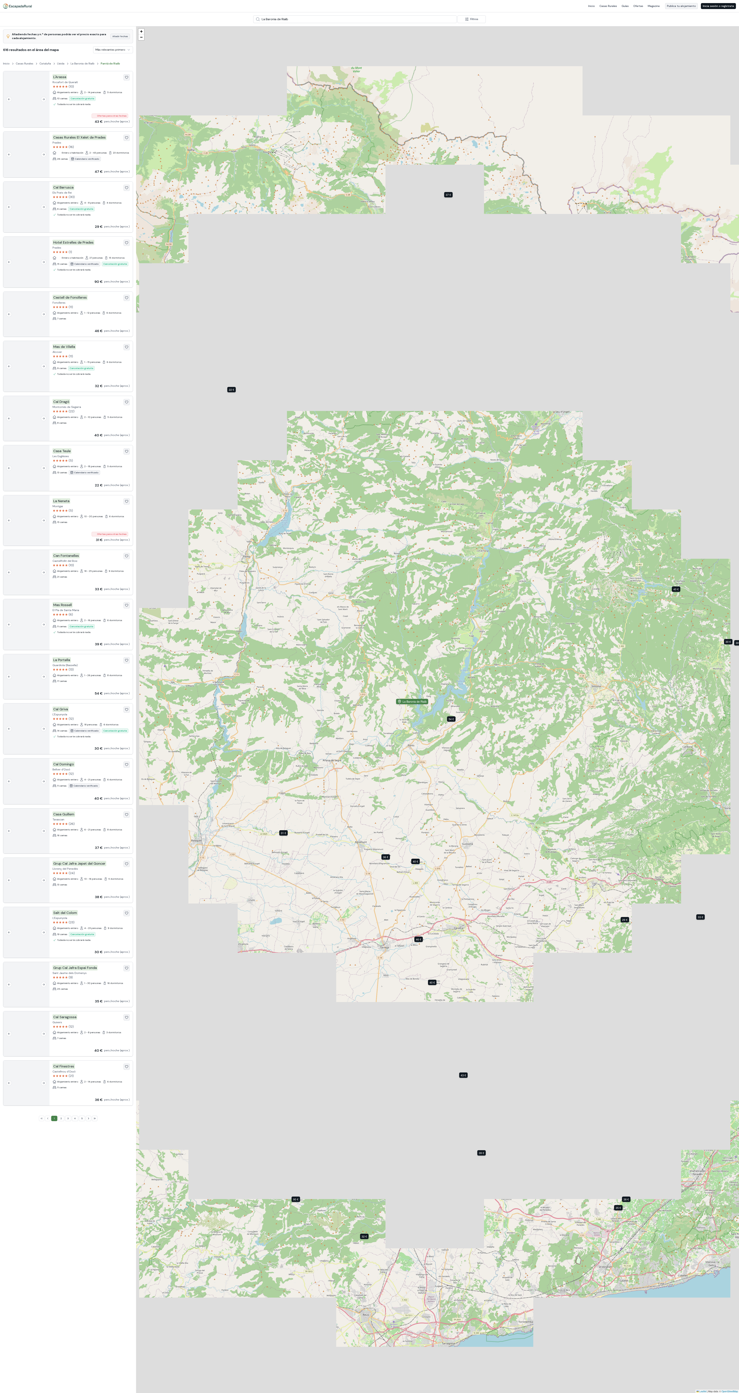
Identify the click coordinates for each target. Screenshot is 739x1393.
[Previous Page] (47, 1118)
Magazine (654, 6)
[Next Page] (88, 1118)
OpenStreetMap (729, 1391)
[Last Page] (94, 1118)
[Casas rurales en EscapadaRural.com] (17, 6)
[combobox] (355, 19)
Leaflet (702, 1391)
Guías (625, 6)
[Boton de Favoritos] (127, 77)
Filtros (474, 19)
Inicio (591, 6)
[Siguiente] (43, 99)
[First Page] (41, 1118)
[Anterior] (9, 99)
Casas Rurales (608, 6)
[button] (464, 1075)
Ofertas (638, 6)
